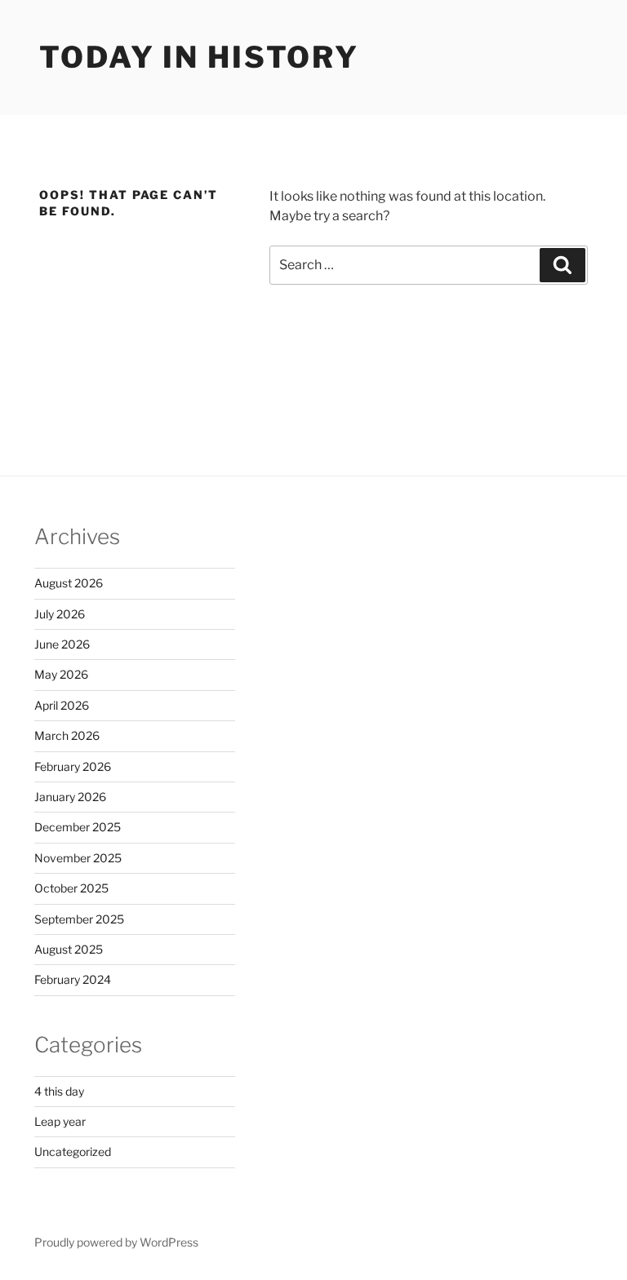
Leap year (60, 1121)
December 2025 (77, 827)
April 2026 (61, 705)
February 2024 (72, 979)
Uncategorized (72, 1151)
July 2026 (59, 614)
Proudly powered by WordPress (116, 1242)
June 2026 (62, 644)
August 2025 (68, 949)
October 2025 (71, 888)
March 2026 (67, 735)
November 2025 (78, 858)
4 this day (59, 1091)
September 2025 (79, 919)
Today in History (199, 57)
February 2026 (72, 766)
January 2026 (70, 797)
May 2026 (61, 674)
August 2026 (68, 583)
